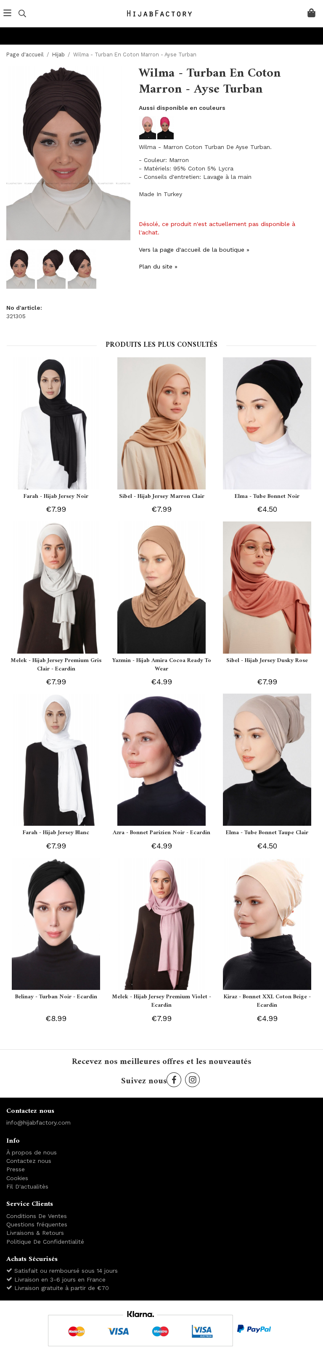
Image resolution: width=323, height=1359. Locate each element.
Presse (15, 1169)
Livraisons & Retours (35, 1232)
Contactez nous (28, 1160)
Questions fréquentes (36, 1224)
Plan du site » (158, 266)
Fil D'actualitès (27, 1186)
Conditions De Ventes (36, 1216)
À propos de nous (31, 1152)
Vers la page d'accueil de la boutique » (194, 249)
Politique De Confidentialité (45, 1241)
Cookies (17, 1178)
